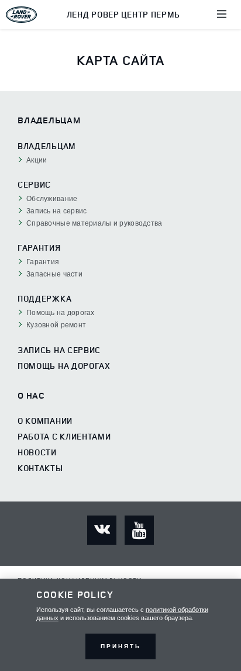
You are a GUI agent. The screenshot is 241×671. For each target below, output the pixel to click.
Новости (37, 452)
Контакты (40, 468)
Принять (121, 646)
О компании (45, 421)
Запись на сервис (59, 350)
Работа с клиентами (64, 437)
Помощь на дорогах (64, 366)
